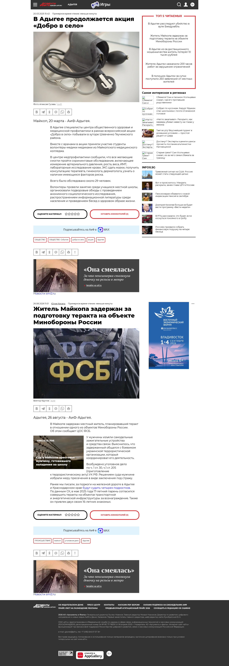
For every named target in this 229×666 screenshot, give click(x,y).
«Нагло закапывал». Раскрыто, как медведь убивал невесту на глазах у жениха (175, 122)
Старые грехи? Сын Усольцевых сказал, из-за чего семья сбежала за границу (175, 155)
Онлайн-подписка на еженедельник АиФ (165, 605)
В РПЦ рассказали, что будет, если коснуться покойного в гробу (173, 217)
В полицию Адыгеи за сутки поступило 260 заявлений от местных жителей (169, 79)
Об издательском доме (70, 605)
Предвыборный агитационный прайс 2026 (127, 608)
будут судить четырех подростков (106, 487)
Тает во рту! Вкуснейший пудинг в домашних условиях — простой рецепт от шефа (174, 133)
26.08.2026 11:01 (41, 303)
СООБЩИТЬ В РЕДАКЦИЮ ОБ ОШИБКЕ (172, 608)
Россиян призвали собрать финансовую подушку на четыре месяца (172, 229)
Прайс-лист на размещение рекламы (78, 608)
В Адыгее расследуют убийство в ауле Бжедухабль (169, 25)
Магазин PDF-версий (128, 605)
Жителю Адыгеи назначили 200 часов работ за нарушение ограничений (169, 65)
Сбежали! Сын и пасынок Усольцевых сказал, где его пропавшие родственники (176, 100)
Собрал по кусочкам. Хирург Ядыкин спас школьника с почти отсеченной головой (175, 111)
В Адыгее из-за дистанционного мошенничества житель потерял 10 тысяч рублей (169, 52)
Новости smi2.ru (44, 293)
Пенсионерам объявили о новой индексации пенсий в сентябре (172, 195)
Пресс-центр (93, 605)
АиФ (59, 104)
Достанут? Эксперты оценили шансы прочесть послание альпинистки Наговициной (175, 144)
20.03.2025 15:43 (41, 13)
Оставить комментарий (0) (114, 214)
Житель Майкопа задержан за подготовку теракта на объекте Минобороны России (169, 38)
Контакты (109, 605)
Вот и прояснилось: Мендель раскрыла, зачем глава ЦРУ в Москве (174, 184)
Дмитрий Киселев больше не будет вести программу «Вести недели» (173, 206)
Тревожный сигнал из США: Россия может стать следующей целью (174, 173)
